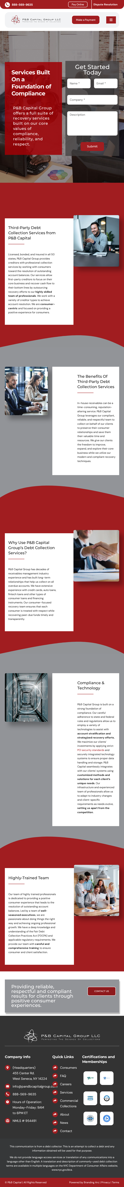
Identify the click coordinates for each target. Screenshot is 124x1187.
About (64, 1114)
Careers (66, 1084)
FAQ (63, 1076)
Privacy (105, 1182)
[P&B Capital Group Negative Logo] (62, 1028)
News (64, 1123)
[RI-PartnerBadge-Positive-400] (90, 1116)
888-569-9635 (24, 1094)
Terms (115, 1182)
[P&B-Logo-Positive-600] (36, 15)
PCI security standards (90, 750)
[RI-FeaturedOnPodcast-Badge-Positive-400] (106, 1116)
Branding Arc (91, 1182)
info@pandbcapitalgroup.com (35, 1086)
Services (66, 1092)
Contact (66, 1131)
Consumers (68, 1068)
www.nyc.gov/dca (62, 1169)
